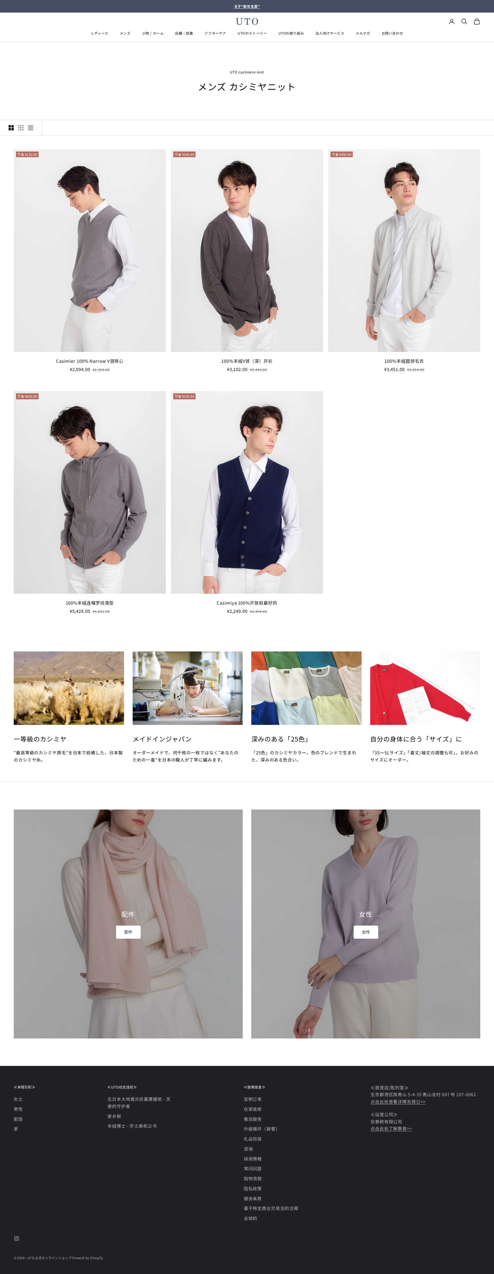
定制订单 (253, 1099)
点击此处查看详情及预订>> (398, 1101)
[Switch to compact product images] (30, 127)
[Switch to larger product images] (11, 127)
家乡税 (114, 1116)
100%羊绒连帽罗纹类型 (90, 603)
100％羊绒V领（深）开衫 (247, 361)
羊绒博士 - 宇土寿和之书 (132, 1126)
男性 (18, 1109)
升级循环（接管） (262, 1129)
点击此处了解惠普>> (391, 1128)
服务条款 (253, 1198)
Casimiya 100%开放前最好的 (247, 603)
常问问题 (253, 1168)
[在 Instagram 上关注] (16, 1238)
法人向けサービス (329, 33)
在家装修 (253, 1109)
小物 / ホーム (153, 33)
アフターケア (215, 33)
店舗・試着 (184, 33)
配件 (128, 932)
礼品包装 (253, 1139)
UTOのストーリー (252, 33)
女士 (18, 1099)
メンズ (125, 33)
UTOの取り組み (291, 33)
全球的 (251, 1218)
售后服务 (253, 1119)
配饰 (18, 1119)
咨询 (248, 1149)
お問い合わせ (392, 33)
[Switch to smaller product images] (20, 127)
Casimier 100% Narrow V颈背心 (90, 361)
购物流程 (253, 1178)
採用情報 (253, 1159)
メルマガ (363, 33)
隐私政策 (253, 1188)
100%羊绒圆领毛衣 (404, 361)
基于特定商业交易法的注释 (271, 1208)
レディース (99, 33)
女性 (366, 932)
